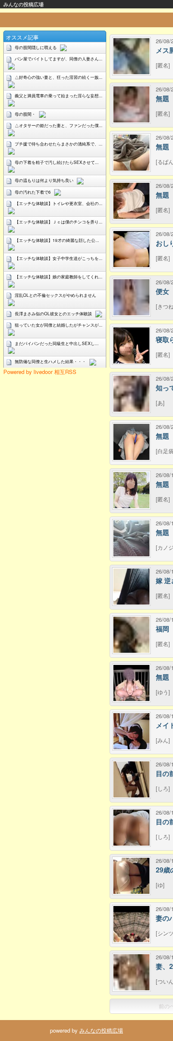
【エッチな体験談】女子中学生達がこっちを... (58, 258)
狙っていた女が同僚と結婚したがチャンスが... (58, 325)
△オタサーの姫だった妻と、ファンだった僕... (58, 125)
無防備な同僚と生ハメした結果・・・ (50, 361)
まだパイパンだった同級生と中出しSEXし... (57, 343)
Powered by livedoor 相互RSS (39, 372)
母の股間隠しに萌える (36, 47)
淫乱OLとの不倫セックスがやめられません (55, 295)
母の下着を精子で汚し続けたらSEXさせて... (57, 162)
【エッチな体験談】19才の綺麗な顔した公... (57, 240)
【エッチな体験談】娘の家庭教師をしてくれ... (58, 277)
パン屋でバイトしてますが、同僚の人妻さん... (58, 59)
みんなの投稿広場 (23, 4)
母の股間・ (25, 114)
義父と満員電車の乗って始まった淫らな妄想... (58, 96)
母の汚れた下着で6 (33, 192)
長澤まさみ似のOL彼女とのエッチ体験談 (53, 314)
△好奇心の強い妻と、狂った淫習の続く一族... (58, 77)
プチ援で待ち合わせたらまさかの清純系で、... (58, 144)
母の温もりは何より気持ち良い (44, 180)
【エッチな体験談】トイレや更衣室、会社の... (58, 203)
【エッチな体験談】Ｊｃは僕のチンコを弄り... (58, 222)
